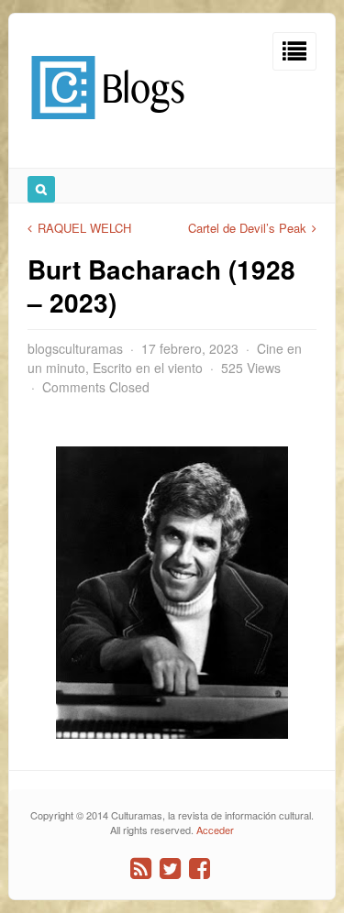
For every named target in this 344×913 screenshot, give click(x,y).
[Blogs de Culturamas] (108, 126)
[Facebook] (199, 868)
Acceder (215, 829)
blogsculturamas (75, 348)
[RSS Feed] (140, 868)
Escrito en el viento (148, 367)
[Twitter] (170, 868)
